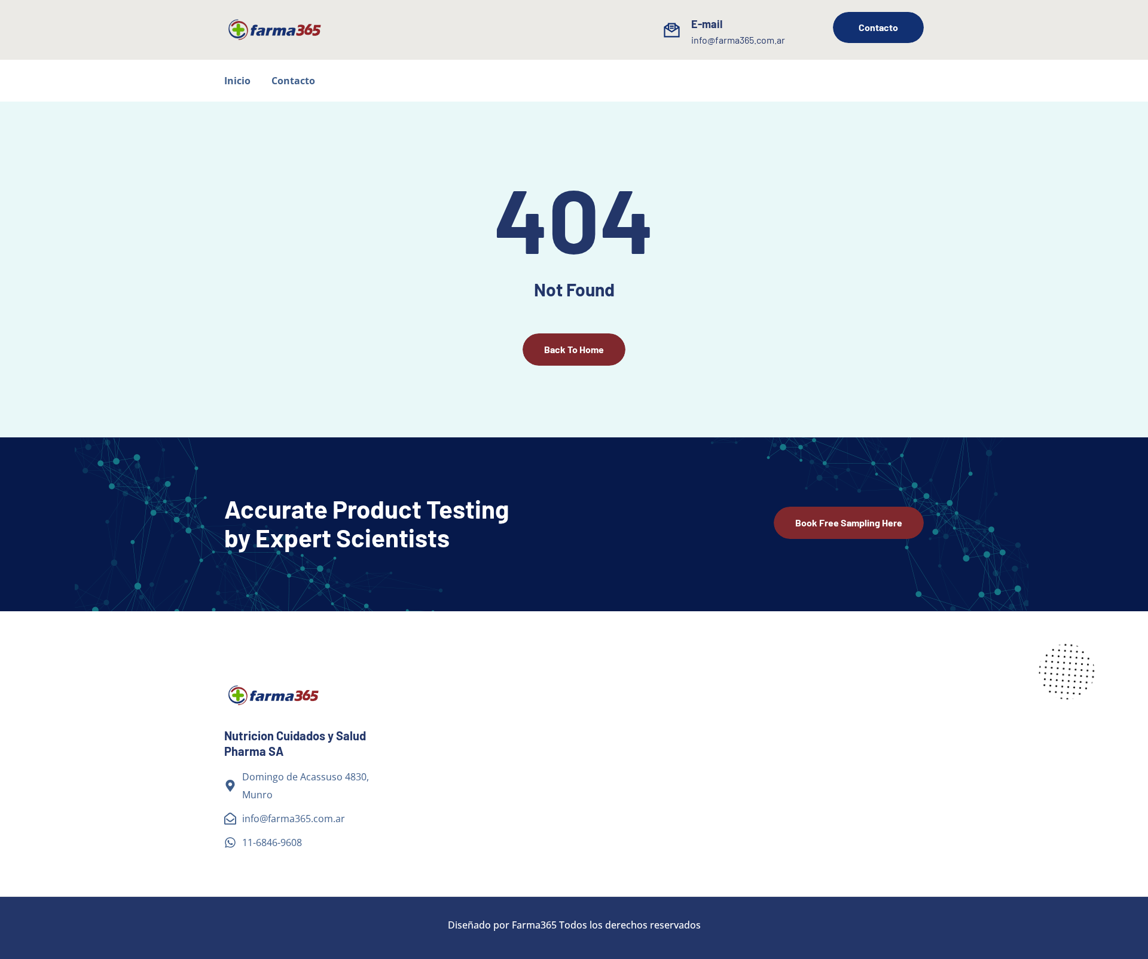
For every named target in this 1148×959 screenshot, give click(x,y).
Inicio (237, 80)
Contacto (293, 80)
